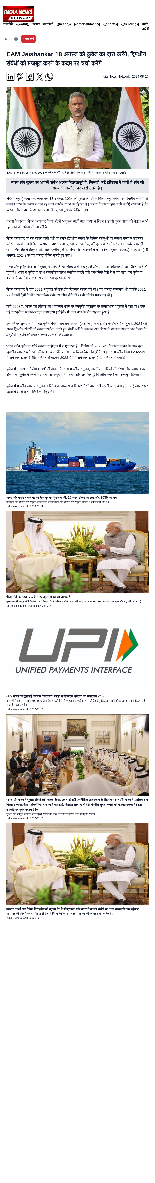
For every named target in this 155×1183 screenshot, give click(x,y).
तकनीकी (48, 24)
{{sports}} (110, 24)
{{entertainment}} (87, 24)
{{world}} (22, 24)
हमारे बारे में (145, 26)
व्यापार (36, 24)
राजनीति (8, 24)
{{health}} (64, 24)
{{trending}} (130, 24)
